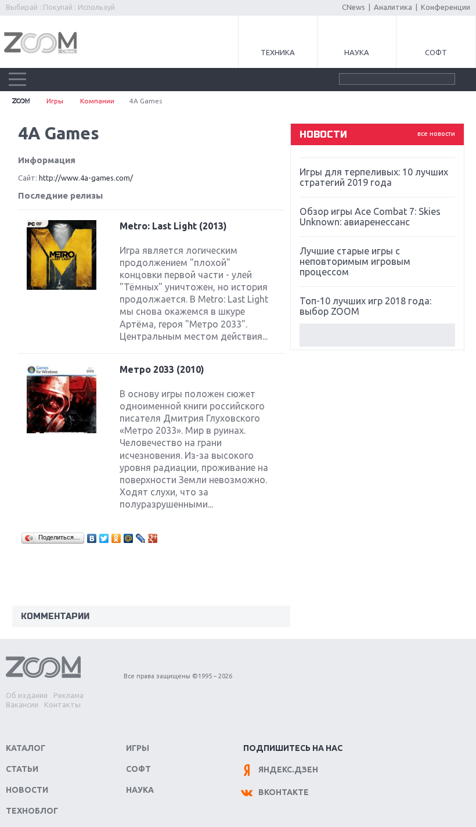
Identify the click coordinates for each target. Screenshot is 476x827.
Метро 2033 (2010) (162, 369)
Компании (97, 101)
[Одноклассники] (116, 538)
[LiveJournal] (141, 538)
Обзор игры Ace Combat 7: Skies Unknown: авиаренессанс (370, 216)
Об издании (27, 695)
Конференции (445, 7)
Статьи (22, 769)
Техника (278, 52)
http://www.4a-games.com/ (86, 178)
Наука (356, 52)
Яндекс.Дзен (288, 769)
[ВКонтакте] (92, 538)
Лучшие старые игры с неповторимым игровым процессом (355, 261)
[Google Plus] (153, 538)
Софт (436, 52)
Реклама (68, 695)
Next (377, 335)
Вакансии (22, 704)
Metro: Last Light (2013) (173, 226)
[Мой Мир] (128, 538)
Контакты (62, 704)
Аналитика (393, 7)
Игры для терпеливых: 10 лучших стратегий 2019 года (374, 177)
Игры (54, 101)
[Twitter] (104, 538)
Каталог (25, 748)
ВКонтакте (283, 792)
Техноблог (32, 810)
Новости (27, 789)
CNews (353, 7)
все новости (436, 133)
